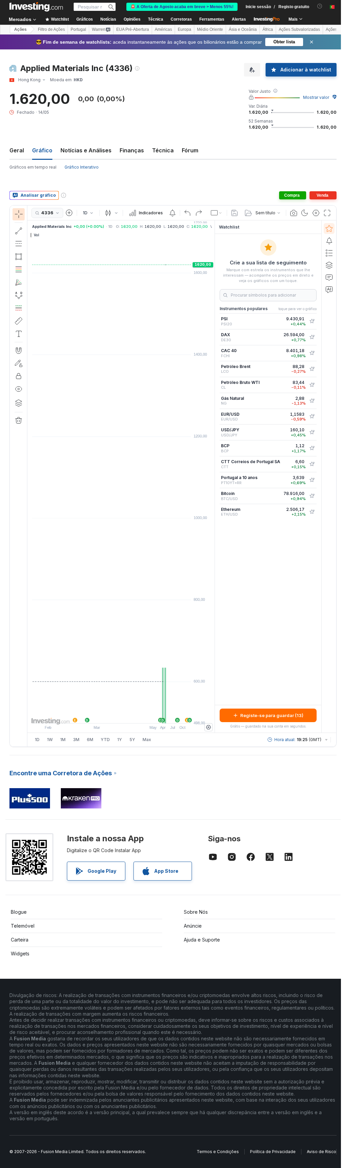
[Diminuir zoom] (102, 714)
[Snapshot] (294, 213)
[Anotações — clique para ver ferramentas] (19, 334)
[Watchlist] (329, 228)
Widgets (20, 953)
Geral (16, 150)
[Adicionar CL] (312, 385)
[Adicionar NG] (312, 401)
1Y (119, 739)
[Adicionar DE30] (312, 337)
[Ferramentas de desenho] (29, 476)
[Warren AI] (329, 289)
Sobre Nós (196, 912)
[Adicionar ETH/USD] (312, 512)
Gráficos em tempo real (32, 167)
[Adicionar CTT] (312, 464)
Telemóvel (22, 926)
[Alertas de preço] (172, 213)
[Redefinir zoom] (139, 714)
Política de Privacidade (273, 1151)
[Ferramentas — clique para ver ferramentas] (19, 321)
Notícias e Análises (86, 150)
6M (90, 739)
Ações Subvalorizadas (299, 29)
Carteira (19, 940)
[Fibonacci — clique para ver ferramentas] (19, 269)
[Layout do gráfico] (216, 213)
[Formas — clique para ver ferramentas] (19, 257)
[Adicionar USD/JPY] (312, 432)
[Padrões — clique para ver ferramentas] (19, 295)
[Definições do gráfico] (316, 213)
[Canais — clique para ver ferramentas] (19, 244)
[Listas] (329, 252)
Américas (163, 29)
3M (76, 739)
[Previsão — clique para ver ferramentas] (19, 308)
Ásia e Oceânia (243, 29)
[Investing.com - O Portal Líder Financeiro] (36, 7)
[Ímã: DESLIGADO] (19, 350)
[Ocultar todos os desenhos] (19, 389)
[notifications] (320, 6)
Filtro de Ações (51, 29)
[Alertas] (329, 240)
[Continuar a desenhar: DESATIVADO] (19, 363)
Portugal (78, 29)
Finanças (132, 150)
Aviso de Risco (321, 1151)
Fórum (190, 150)
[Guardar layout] (234, 213)
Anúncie (193, 926)
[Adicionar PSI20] (312, 321)
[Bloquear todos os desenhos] (19, 376)
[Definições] (208, 727)
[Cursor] (19, 214)
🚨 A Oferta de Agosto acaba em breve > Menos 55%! (181, 6)
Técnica (163, 150)
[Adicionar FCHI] (312, 353)
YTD (105, 739)
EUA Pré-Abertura (132, 29)
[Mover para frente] (130, 714)
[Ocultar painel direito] (213, 477)
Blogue (19, 912)
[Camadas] (18, 403)
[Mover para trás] (121, 714)
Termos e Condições (218, 1151)
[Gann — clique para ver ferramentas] (19, 282)
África (268, 29)
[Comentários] (329, 277)
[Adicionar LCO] (312, 369)
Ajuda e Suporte (202, 940)
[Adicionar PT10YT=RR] (312, 480)
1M (63, 739)
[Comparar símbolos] (69, 213)
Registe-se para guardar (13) (271, 715)
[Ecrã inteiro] (327, 213)
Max (147, 739)
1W (50, 739)
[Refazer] (199, 213)
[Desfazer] (187, 213)
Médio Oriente (210, 29)
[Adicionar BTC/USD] (312, 496)
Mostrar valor (316, 97)
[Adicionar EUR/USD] (312, 416)
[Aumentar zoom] (111, 714)
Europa (184, 29)
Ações (20, 29)
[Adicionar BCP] (312, 448)
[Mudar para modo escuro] (305, 213)
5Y (132, 739)
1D (37, 739)
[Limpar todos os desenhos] (19, 420)
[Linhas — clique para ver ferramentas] (19, 231)
